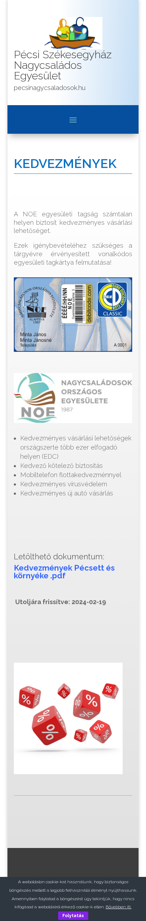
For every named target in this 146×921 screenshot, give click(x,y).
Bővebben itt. (118, 906)
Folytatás (73, 915)
